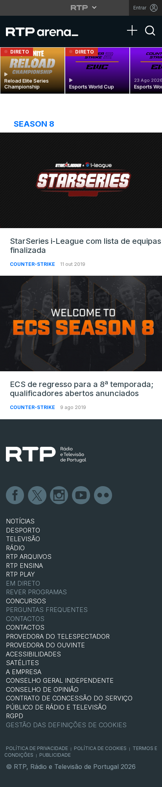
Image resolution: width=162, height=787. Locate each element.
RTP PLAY (20, 574)
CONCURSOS (26, 601)
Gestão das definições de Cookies (66, 725)
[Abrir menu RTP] (81, 7)
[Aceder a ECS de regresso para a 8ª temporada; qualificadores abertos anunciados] (81, 323)
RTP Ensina (24, 566)
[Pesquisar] (150, 37)
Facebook (15, 495)
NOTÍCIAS (20, 521)
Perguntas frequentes (47, 610)
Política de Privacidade (37, 748)
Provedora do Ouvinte (45, 645)
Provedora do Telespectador (58, 636)
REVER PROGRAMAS (36, 592)
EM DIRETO (23, 583)
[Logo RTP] (46, 455)
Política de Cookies (100, 748)
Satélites (22, 663)
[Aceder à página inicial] (47, 31)
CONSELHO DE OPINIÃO (42, 689)
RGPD (14, 716)
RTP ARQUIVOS (29, 556)
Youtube (81, 495)
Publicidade (55, 755)
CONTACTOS (25, 627)
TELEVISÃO (23, 539)
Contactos (25, 619)
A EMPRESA (23, 672)
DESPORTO (23, 530)
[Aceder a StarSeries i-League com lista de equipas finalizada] (81, 180)
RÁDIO (15, 548)
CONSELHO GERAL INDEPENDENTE (60, 680)
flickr (103, 495)
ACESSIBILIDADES (33, 654)
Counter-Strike (33, 264)
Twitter (37, 495)
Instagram (59, 495)
